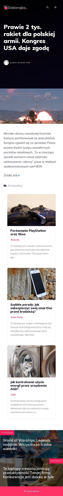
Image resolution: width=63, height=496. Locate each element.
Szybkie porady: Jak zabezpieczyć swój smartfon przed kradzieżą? (31, 308)
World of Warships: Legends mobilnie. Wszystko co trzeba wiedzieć (27, 444)
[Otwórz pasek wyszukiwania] (47, 7)
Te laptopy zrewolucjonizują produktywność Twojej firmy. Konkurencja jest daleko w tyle (28, 472)
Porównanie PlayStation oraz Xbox (28, 232)
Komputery (15, 185)
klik (15, 175)
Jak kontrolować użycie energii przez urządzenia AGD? (28, 385)
